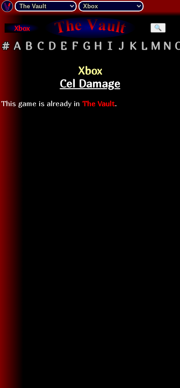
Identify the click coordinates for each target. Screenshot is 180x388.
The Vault (98, 103)
